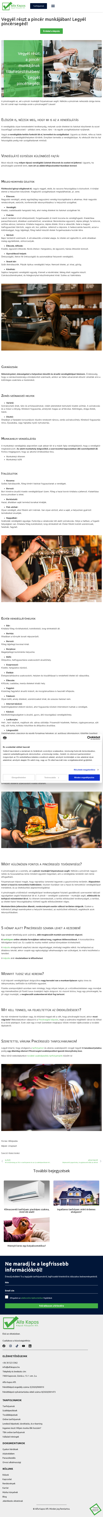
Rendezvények (9, 1483)
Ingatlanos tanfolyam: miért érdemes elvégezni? (76, 1210)
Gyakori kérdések (10, 1449)
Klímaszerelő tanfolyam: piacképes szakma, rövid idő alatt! (26, 1210)
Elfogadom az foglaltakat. (31, 1298)
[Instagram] (10, 1346)
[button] (53, 6)
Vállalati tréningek (11, 1437)
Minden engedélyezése (84, 777)
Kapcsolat (7, 1479)
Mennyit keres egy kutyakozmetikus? (27, 1245)
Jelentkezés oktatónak (13, 1501)
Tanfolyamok (9, 1406)
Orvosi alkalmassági (12, 1462)
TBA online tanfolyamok (14, 1432)
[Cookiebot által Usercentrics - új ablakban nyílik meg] (89, 738)
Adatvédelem (9, 1454)
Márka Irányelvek (10, 1492)
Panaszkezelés (9, 1458)
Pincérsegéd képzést (48, 1019)
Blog (5, 1497)
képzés (6, 947)
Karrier (6, 1488)
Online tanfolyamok (11, 1419)
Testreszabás (50, 777)
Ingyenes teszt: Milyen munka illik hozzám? (22, 1428)
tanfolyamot (38, 1048)
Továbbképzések (10, 1415)
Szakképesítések (10, 1410)
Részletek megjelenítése (84, 770)
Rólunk (6, 1475)
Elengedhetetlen (19, 777)
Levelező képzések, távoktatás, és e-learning (22, 1424)
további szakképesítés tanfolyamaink (45, 1055)
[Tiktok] (17, 1346)
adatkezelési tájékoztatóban (32, 1298)
